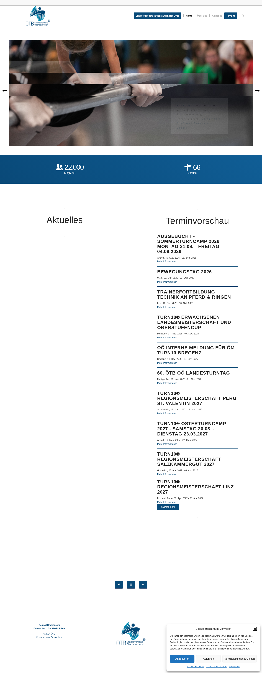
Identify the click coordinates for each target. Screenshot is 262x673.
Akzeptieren (182, 658)
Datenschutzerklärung (216, 666)
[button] (255, 629)
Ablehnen (208, 658)
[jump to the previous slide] (4, 90)
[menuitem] (158, 16)
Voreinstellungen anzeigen (239, 658)
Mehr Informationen (167, 261)
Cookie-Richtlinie (195, 666)
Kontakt (43, 625)
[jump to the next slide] (257, 90)
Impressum (234, 666)
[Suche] (243, 16)
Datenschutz (40, 628)
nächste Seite (168, 507)
